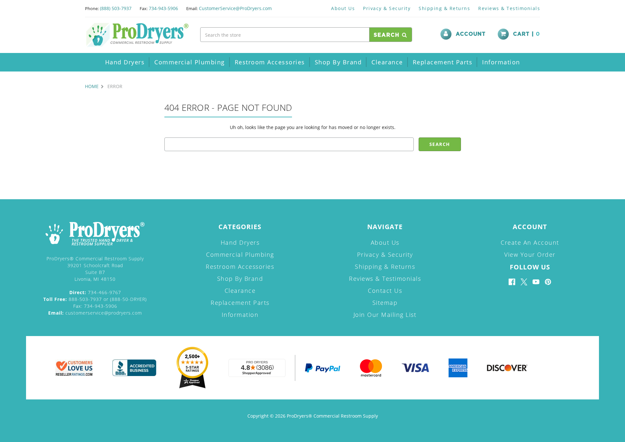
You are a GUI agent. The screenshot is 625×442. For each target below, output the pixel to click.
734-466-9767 (95, 292)
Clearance (387, 62)
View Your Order (530, 254)
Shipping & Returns (444, 8)
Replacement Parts (443, 62)
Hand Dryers (125, 62)
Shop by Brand (338, 62)
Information (501, 62)
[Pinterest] (548, 282)
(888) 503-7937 (116, 8)
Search (388, 35)
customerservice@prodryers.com (95, 313)
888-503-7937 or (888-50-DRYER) (95, 299)
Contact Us (385, 290)
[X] (524, 282)
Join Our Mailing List (385, 314)
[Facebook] (511, 282)
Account (471, 34)
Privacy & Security (386, 8)
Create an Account (530, 242)
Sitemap (385, 302)
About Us (343, 8)
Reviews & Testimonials (509, 8)
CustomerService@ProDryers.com (235, 8)
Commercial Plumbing (189, 62)
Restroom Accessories (270, 62)
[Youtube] (536, 282)
